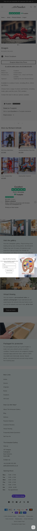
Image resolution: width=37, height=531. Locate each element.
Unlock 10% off (9, 270)
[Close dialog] (36, 255)
